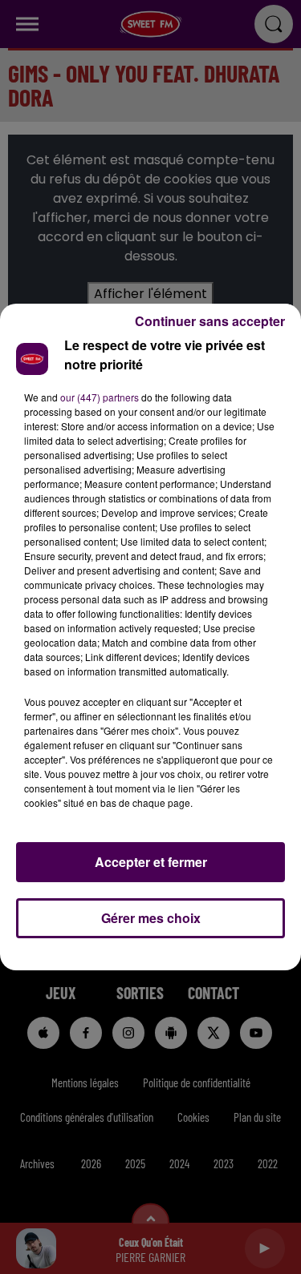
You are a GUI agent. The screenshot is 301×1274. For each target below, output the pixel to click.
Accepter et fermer (151, 862)
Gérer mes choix (151, 918)
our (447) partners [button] (99, 397)
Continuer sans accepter (210, 321)
